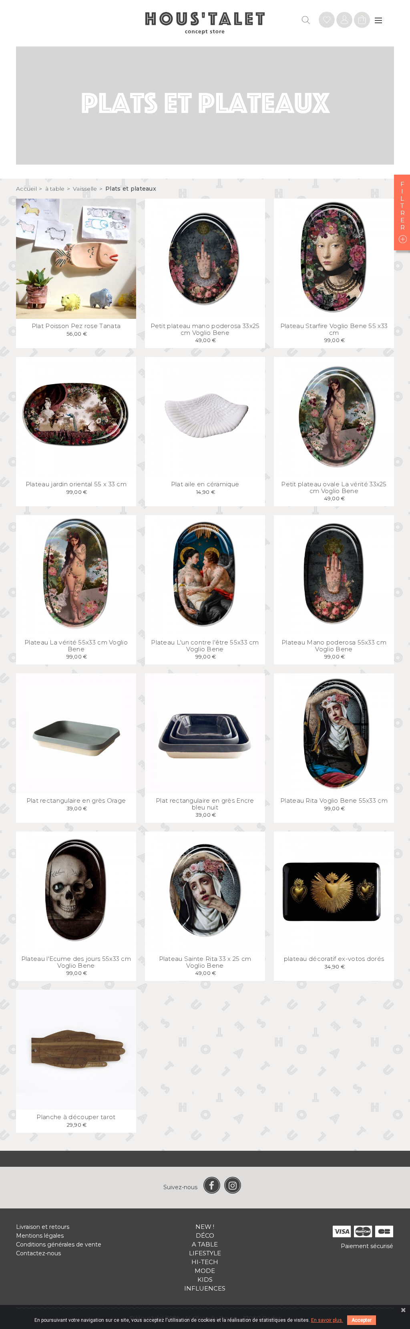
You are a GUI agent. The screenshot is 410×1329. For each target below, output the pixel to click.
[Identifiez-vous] (327, 21)
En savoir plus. (327, 1320)
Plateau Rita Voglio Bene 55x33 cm (334, 800)
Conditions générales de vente (58, 1244)
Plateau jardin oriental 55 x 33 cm (76, 484)
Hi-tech (204, 1262)
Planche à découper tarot (75, 1117)
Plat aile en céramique (205, 484)
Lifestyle (205, 1253)
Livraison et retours (42, 1226)
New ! (204, 1226)
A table (205, 1244)
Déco (205, 1235)
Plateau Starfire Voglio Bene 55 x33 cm (334, 329)
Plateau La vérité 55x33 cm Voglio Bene (76, 645)
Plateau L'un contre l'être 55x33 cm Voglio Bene (205, 645)
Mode (205, 1271)
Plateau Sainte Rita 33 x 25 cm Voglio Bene (205, 962)
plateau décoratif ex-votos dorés (334, 959)
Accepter (362, 1320)
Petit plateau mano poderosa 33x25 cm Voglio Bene (205, 329)
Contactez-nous (38, 1253)
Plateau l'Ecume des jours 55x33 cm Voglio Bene (76, 962)
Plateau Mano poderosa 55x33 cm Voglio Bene (333, 645)
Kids (205, 1279)
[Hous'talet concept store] (205, 22)
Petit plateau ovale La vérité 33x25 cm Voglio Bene (334, 487)
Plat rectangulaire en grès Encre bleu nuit (205, 804)
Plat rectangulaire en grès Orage (76, 800)
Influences (204, 1288)
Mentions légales (40, 1235)
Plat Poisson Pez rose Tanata (76, 326)
